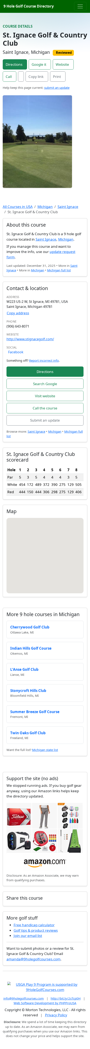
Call (9, 76)
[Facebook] (21, 76)
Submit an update (45, 420)
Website (62, 64)
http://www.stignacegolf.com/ (30, 339)
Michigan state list (45, 750)
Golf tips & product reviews (36, 930)
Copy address (18, 313)
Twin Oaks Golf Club (28, 732)
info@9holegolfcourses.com (23, 998)
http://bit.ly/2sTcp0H (66, 998)
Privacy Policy (56, 1015)
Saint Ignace (68, 206)
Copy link (36, 76)
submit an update (56, 87)
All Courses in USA (18, 206)
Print (57, 76)
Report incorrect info (44, 360)
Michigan (45, 206)
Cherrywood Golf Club (29, 627)
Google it (39, 64)
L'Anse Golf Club (24, 669)
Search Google (45, 383)
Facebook (15, 352)
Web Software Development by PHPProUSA (45, 1003)
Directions (14, 64)
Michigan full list (59, 270)
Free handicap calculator (34, 925)
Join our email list (28, 935)
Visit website (45, 396)
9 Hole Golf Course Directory (29, 6)
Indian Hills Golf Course (30, 648)
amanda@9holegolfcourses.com (33, 959)
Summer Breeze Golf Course (34, 711)
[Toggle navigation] (80, 6)
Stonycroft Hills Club (28, 690)
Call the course (45, 408)
